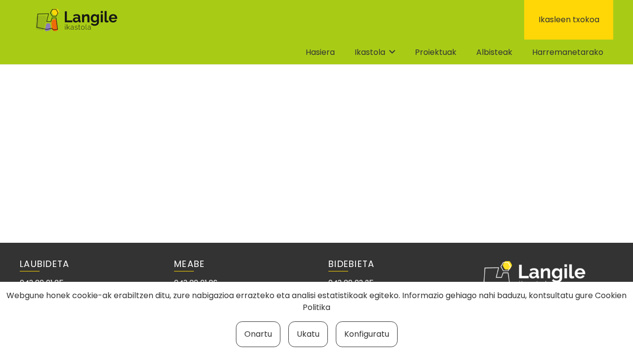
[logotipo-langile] (76, 20)
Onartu (258, 334)
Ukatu (308, 334)
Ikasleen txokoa (569, 19)
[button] (392, 51)
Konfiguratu (366, 334)
